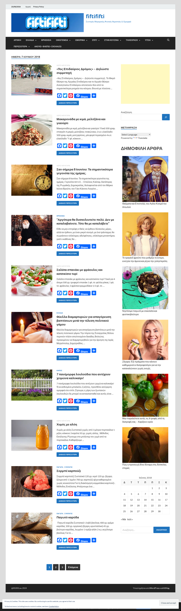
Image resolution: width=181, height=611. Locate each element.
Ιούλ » (130, 519)
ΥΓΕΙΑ (148, 40)
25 (124, 511)
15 (152, 499)
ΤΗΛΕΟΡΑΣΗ (132, 40)
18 (124, 505)
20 (138, 505)
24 (166, 505)
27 (138, 511)
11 (124, 499)
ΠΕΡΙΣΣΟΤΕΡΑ (20, 46)
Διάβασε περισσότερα (67, 102)
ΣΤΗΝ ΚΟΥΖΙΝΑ (111, 40)
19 (131, 505)
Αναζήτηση (126, 112)
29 (152, 511)
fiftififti (95, 16)
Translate (142, 138)
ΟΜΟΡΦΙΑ (80, 40)
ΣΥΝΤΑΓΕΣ (68, 467)
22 (152, 505)
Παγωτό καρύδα (68, 517)
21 (145, 505)
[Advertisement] (145, 84)
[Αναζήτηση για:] (145, 530)
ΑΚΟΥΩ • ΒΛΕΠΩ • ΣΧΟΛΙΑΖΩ (47, 46)
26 (131, 511)
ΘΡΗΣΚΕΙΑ (46, 40)
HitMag (166, 588)
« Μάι (123, 519)
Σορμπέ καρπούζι (69, 470)
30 (159, 511)
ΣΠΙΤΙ (94, 40)
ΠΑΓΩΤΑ (60, 467)
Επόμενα (73, 567)
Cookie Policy (54, 606)
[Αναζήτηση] (166, 117)
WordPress (155, 588)
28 (145, 511)
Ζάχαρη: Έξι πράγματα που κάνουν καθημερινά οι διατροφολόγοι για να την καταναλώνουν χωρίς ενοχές (141, 365)
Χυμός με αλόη (67, 424)
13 (138, 499)
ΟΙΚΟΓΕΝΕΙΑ (62, 40)
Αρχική (28, 7)
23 (159, 505)
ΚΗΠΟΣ (59, 371)
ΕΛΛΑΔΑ (30, 40)
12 (131, 499)
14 (145, 499)
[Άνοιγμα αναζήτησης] (168, 40)
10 (166, 494)
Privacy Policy (38, 7)
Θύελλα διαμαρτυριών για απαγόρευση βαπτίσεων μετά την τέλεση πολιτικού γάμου (84, 320)
